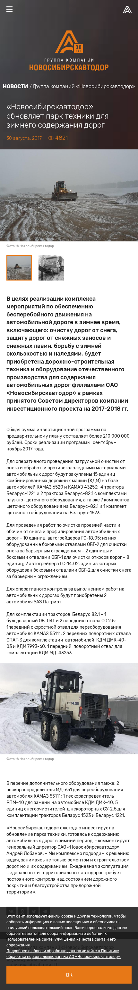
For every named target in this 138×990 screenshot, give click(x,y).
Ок (69, 975)
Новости (15, 86)
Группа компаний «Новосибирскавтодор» (84, 86)
